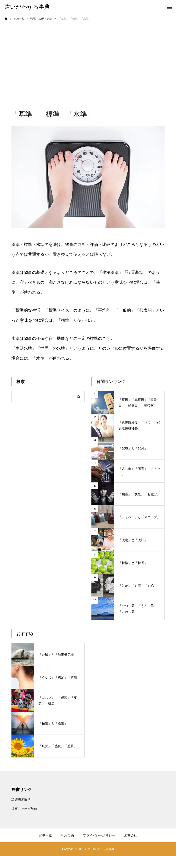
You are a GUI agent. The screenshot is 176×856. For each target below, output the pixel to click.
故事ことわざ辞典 (24, 809)
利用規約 (67, 835)
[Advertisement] (88, 58)
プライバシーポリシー (99, 835)
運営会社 (130, 835)
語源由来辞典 (21, 799)
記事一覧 (45, 835)
